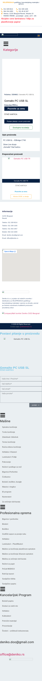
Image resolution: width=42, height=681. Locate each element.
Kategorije (10, 50)
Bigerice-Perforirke (10, 472)
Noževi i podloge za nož (12, 467)
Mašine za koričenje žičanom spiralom (17, 554)
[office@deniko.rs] (2, 648)
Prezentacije (7, 626)
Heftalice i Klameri (9, 452)
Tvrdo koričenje (8, 432)
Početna (7, 95)
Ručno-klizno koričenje (11, 447)
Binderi (5, 524)
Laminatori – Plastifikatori (12, 544)
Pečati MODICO (8, 569)
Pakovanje (6, 462)
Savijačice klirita (8, 579)
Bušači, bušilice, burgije (12, 482)
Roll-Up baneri (8, 574)
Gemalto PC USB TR (21, 181)
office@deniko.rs (12, 654)
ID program (6, 492)
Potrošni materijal (9, 621)
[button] (38, 35)
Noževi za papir (8, 564)
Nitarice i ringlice (9, 487)
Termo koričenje (8, 442)
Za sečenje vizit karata (11, 502)
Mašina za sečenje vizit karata (14, 559)
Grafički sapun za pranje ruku (14, 534)
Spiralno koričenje (9, 427)
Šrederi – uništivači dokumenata (15, 631)
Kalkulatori (6, 616)
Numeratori (6, 497)
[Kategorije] (6, 44)
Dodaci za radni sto (10, 606)
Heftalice (5, 539)
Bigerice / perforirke (10, 519)
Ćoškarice (6, 477)
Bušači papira (7, 601)
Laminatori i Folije (9, 457)
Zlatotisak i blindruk (10, 437)
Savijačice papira (9, 584)
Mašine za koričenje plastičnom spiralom (18, 549)
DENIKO (15, 95)
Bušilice (5, 529)
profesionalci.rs (26, 327)
